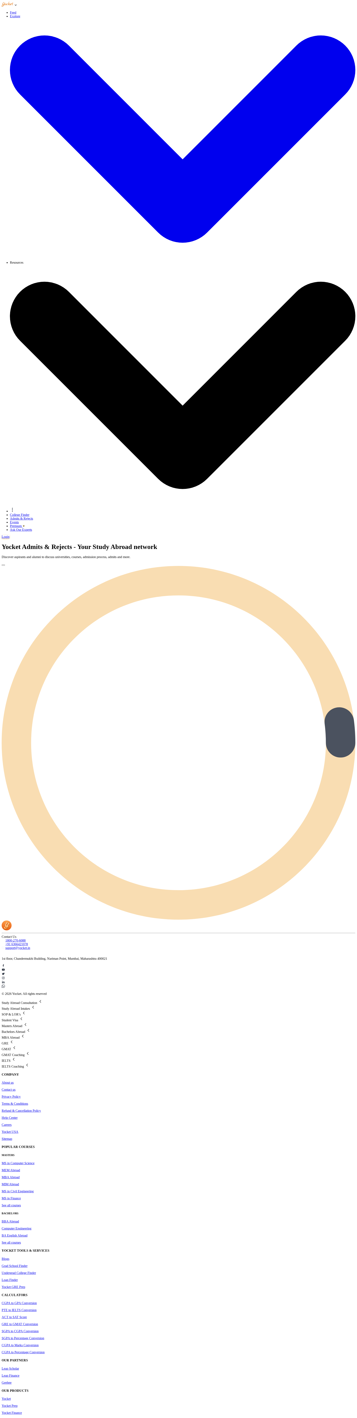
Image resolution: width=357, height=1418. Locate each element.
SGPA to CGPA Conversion (20, 1331)
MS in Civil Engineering (18, 1191)
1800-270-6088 (15, 940)
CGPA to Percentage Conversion (23, 1352)
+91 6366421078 (16, 944)
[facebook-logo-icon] (178, 966)
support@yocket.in (17, 948)
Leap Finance (10, 1375)
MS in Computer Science (18, 1163)
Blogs (5, 1259)
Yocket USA (10, 1131)
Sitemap (7, 1139)
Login (6, 536)
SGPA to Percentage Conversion (23, 1338)
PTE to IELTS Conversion (19, 1310)
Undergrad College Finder (19, 1273)
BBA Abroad (10, 1221)
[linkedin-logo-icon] (178, 982)
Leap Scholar (10, 1368)
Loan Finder (10, 1280)
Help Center (10, 1117)
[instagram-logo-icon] (178, 978)
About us (8, 1082)
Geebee (7, 1382)
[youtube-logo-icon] (178, 970)
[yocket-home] (7, 929)
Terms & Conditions (15, 1103)
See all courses (11, 1205)
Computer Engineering (16, 1228)
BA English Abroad (14, 1235)
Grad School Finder (14, 1266)
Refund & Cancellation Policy (21, 1110)
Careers (7, 1124)
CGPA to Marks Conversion (20, 1345)
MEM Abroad (11, 1170)
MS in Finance (11, 1198)
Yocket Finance (12, 1412)
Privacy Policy (11, 1096)
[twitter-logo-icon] (178, 974)
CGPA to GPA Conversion (19, 1303)
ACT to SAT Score (14, 1317)
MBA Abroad (11, 1177)
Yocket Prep (10, 1405)
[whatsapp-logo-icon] (178, 987)
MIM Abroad (10, 1184)
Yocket (6, 1398)
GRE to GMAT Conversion (20, 1324)
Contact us (8, 1089)
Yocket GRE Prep (13, 1287)
